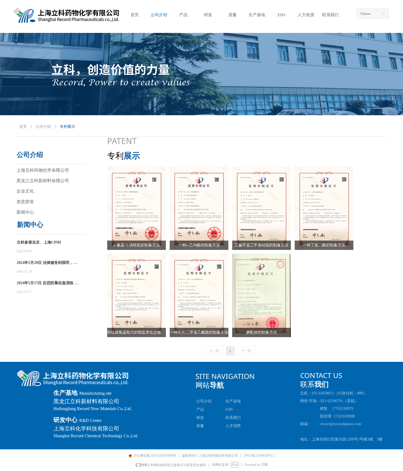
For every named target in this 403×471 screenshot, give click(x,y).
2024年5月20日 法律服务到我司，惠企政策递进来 (47, 263)
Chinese (365, 14)
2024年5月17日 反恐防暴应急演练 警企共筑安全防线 (47, 283)
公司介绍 (43, 127)
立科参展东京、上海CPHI (39, 242)
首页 (23, 127)
